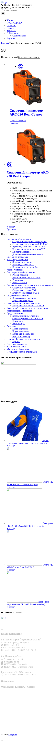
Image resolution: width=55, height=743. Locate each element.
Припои (16, 341)
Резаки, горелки (20, 275)
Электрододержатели (17, 344)
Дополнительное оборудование (27, 254)
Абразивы (11, 326)
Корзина (11, 38)
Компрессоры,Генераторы (19, 311)
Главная (5, 43)
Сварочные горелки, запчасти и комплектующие (30, 285)
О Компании (13, 33)
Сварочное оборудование (19, 239)
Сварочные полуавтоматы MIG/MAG (30, 244)
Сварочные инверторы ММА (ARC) (29, 241)
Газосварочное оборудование (21, 272)
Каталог (11, 20)
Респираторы (18, 323)
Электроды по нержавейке (25, 267)
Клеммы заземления (16, 346)
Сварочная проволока (17, 257)
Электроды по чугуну (22, 262)
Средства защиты (15, 313)
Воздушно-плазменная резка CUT (28, 249)
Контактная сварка (21, 252)
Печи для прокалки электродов (22, 352)
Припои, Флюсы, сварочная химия (23, 339)
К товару (11, 226)
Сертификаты (19, 35)
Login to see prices (18, 120)
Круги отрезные (20, 328)
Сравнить (14, 123)
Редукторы (17, 280)
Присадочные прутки (22, 300)
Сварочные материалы (18, 295)
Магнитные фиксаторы (18, 349)
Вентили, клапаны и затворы (26, 277)
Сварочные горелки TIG (24, 290)
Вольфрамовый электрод (24, 298)
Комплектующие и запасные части (23, 303)
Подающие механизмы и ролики (28, 305)
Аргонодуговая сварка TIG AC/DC (29, 246)
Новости (11, 28)
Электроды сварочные (17, 259)
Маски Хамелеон (15, 270)
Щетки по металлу (21, 336)
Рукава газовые (19, 282)
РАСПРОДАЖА (14, 23)
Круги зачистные (20, 331)
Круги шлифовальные (23, 334)
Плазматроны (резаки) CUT (25, 293)
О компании (7, 687)
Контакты (11, 30)
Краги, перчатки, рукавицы (25, 316)
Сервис (31, 687)
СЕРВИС (11, 25)
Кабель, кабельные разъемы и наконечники (28, 308)
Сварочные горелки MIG (24, 287)
